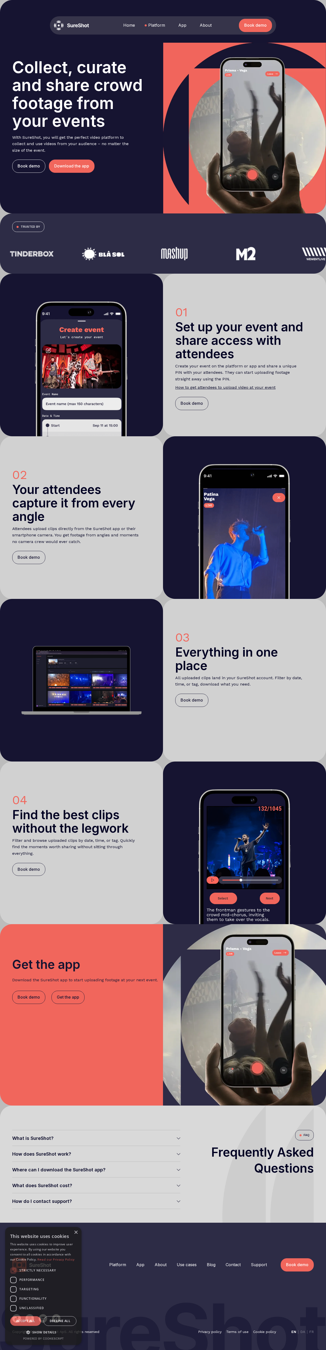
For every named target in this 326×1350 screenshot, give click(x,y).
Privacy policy (210, 1332)
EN (293, 1332)
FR (311, 1332)
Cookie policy (264, 1332)
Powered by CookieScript (43, 1338)
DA (302, 1332)
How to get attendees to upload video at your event (225, 387)
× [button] (76, 1232)
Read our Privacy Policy (56, 1259)
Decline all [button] (60, 1321)
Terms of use (237, 1332)
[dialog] (43, 1286)
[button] (71, 166)
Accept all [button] (25, 1321)
